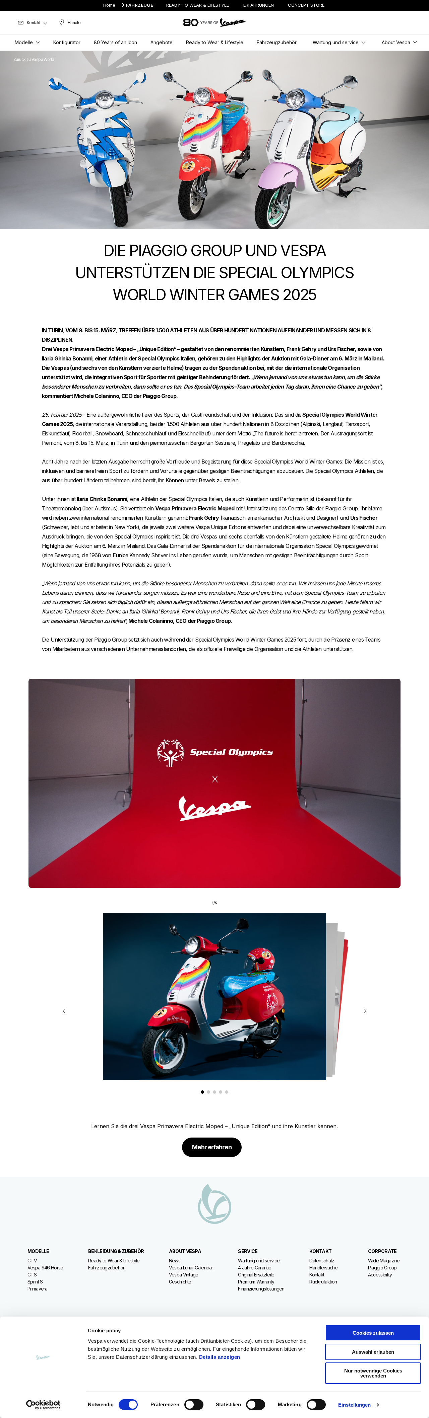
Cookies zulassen (373, 1333)
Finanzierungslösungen (261, 1288)
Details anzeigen (219, 1357)
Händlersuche (323, 1267)
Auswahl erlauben (373, 1352)
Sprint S (35, 1281)
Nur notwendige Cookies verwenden (373, 1373)
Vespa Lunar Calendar (191, 1267)
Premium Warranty (256, 1281)
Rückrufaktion (323, 1281)
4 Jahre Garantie (254, 1267)
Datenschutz (321, 1260)
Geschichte (180, 1281)
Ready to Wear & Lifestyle (114, 1260)
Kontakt (316, 1274)
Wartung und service (259, 1260)
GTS (32, 1274)
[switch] (193, 1404)
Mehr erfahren (211, 1147)
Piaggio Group (382, 1267)
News (174, 1260)
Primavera (37, 1288)
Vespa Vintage (183, 1274)
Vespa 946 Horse (45, 1267)
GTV (32, 1260)
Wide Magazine (384, 1260)
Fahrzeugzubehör (106, 1267)
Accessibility (380, 1274)
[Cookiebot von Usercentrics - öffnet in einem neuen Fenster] (43, 1405)
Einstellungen (354, 1405)
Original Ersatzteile (256, 1274)
